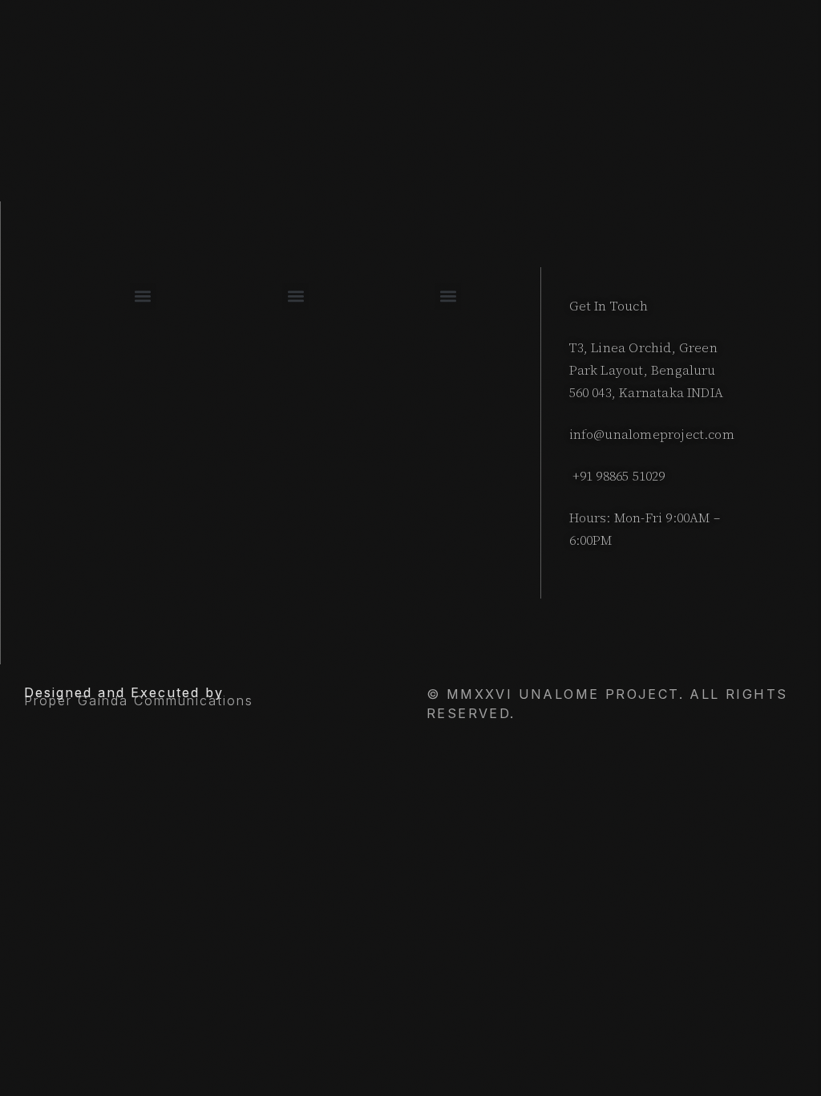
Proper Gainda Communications (138, 700)
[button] (143, 296)
